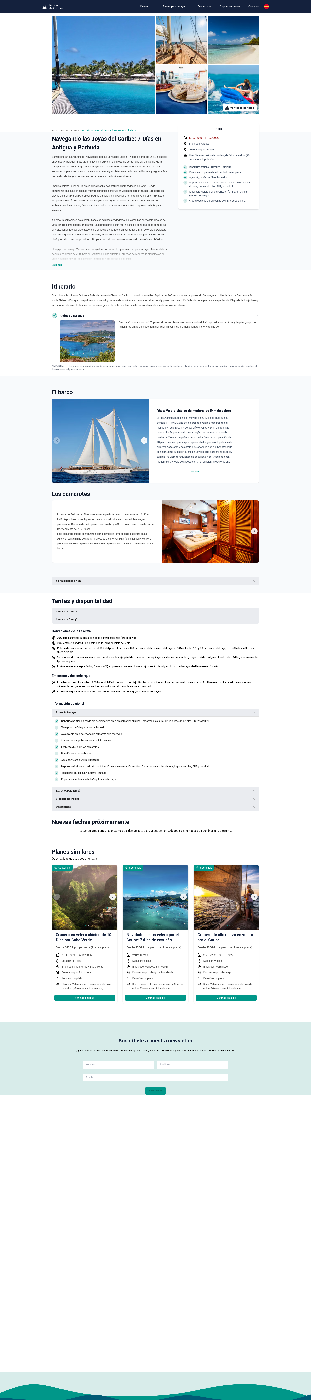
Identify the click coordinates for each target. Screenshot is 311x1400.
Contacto (253, 6)
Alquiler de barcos (230, 6)
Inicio (54, 130)
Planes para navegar (174, 6)
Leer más (57, 264)
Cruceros (203, 6)
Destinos (145, 6)
